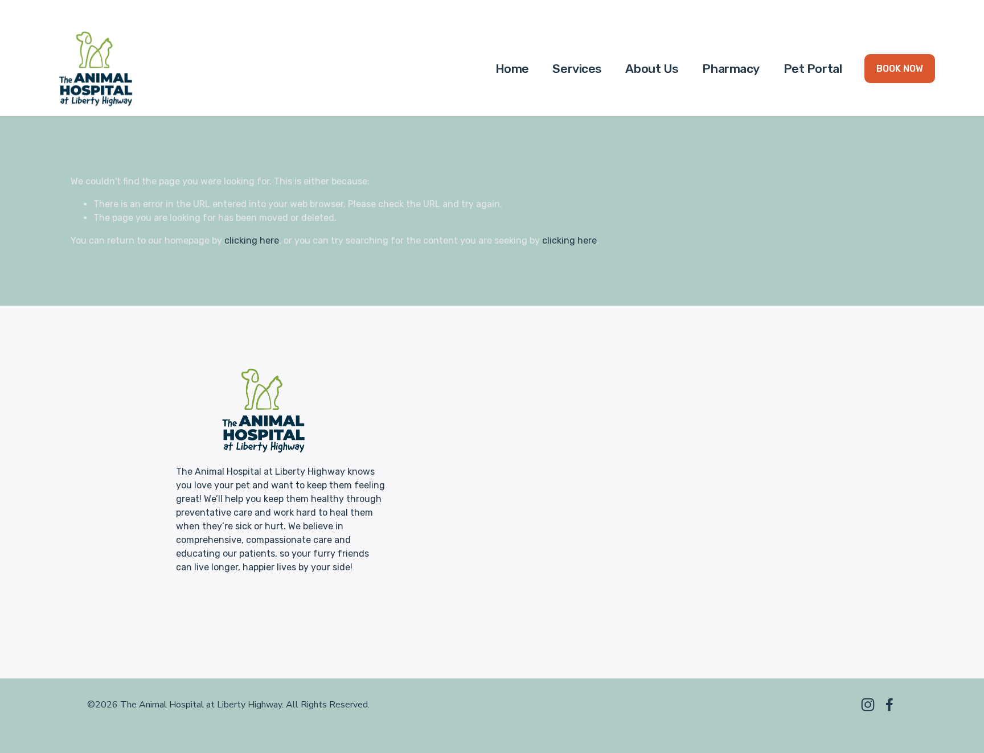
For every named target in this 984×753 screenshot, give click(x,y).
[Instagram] (868, 704)
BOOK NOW (899, 68)
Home (512, 68)
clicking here (251, 240)
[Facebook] (889, 704)
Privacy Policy (582, 552)
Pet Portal (813, 68)
